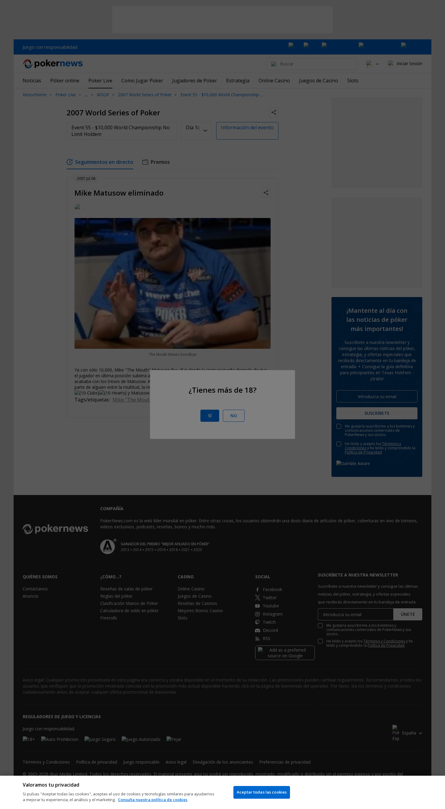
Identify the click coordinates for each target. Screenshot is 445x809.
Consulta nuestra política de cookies (152, 799)
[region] (222, 792)
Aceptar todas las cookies (262, 792)
